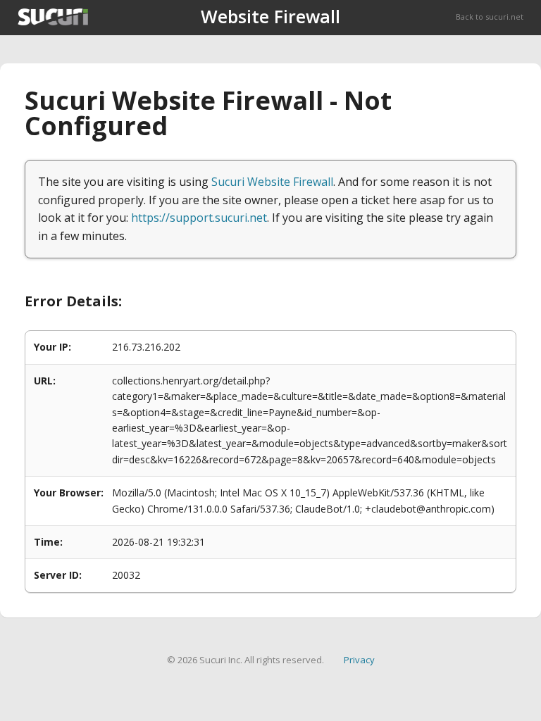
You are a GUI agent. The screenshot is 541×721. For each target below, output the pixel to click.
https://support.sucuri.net (199, 217)
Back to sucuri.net (489, 16)
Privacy (359, 659)
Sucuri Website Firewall (272, 181)
